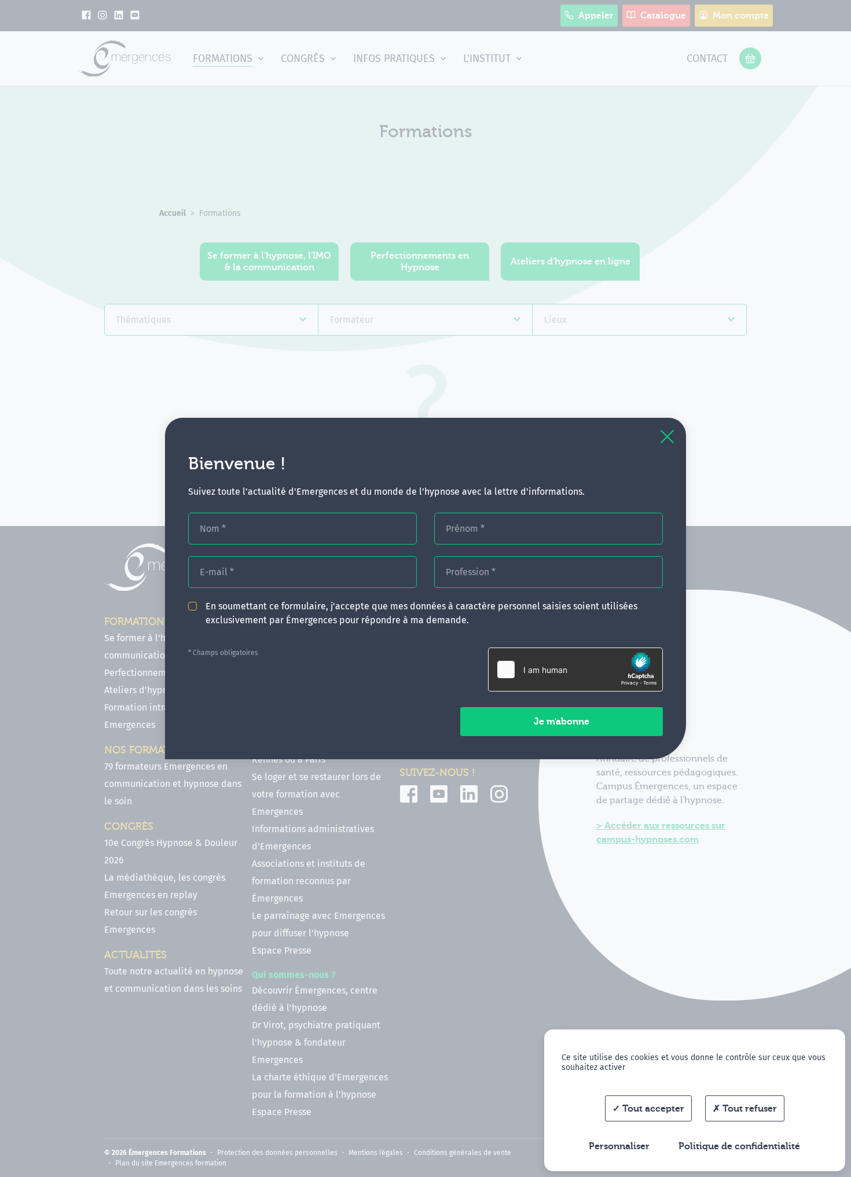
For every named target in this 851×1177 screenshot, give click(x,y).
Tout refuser (748, 1109)
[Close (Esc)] (667, 436)
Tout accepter (652, 1109)
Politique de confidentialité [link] (739, 1146)
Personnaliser (619, 1146)
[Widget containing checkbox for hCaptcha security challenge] (575, 670)
